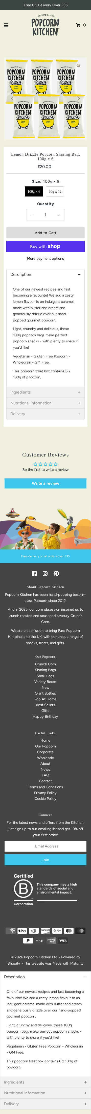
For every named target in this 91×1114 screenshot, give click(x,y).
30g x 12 (55, 191)
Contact (45, 781)
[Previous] (12, 98)
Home (45, 740)
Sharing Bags (45, 670)
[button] (45, 976)
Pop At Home (45, 699)
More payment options (45, 258)
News (45, 769)
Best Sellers (45, 705)
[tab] (45, 274)
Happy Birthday (45, 716)
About (45, 763)
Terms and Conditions (45, 787)
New (45, 687)
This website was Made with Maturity (54, 963)
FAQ (45, 775)
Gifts (45, 710)
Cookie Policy (45, 798)
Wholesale (45, 758)
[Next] (78, 98)
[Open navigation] (6, 24)
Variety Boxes (45, 681)
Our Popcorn (45, 746)
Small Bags (45, 676)
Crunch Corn (45, 664)
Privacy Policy (45, 793)
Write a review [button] (45, 483)
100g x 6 (34, 191)
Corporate (45, 752)
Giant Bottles (45, 693)
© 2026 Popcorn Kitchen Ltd (34, 957)
